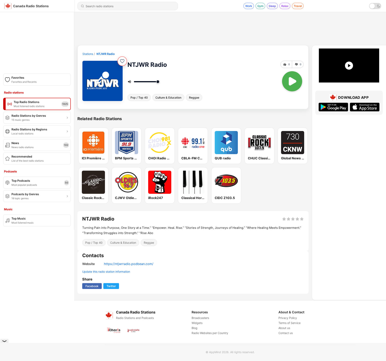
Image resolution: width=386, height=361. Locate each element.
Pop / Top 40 (139, 97)
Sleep (272, 6)
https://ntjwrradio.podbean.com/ (128, 264)
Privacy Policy (287, 318)
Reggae (194, 97)
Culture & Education (168, 97)
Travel (298, 6)
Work (248, 6)
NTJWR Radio (105, 54)
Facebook (92, 286)
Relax (284, 6)
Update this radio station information (106, 271)
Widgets (197, 323)
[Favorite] (122, 61)
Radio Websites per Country (210, 333)
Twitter (111, 286)
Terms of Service (289, 323)
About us (284, 328)
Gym (260, 6)
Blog (194, 328)
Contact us (285, 333)
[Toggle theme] (375, 6)
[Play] (292, 81)
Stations (87, 54)
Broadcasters (200, 318)
